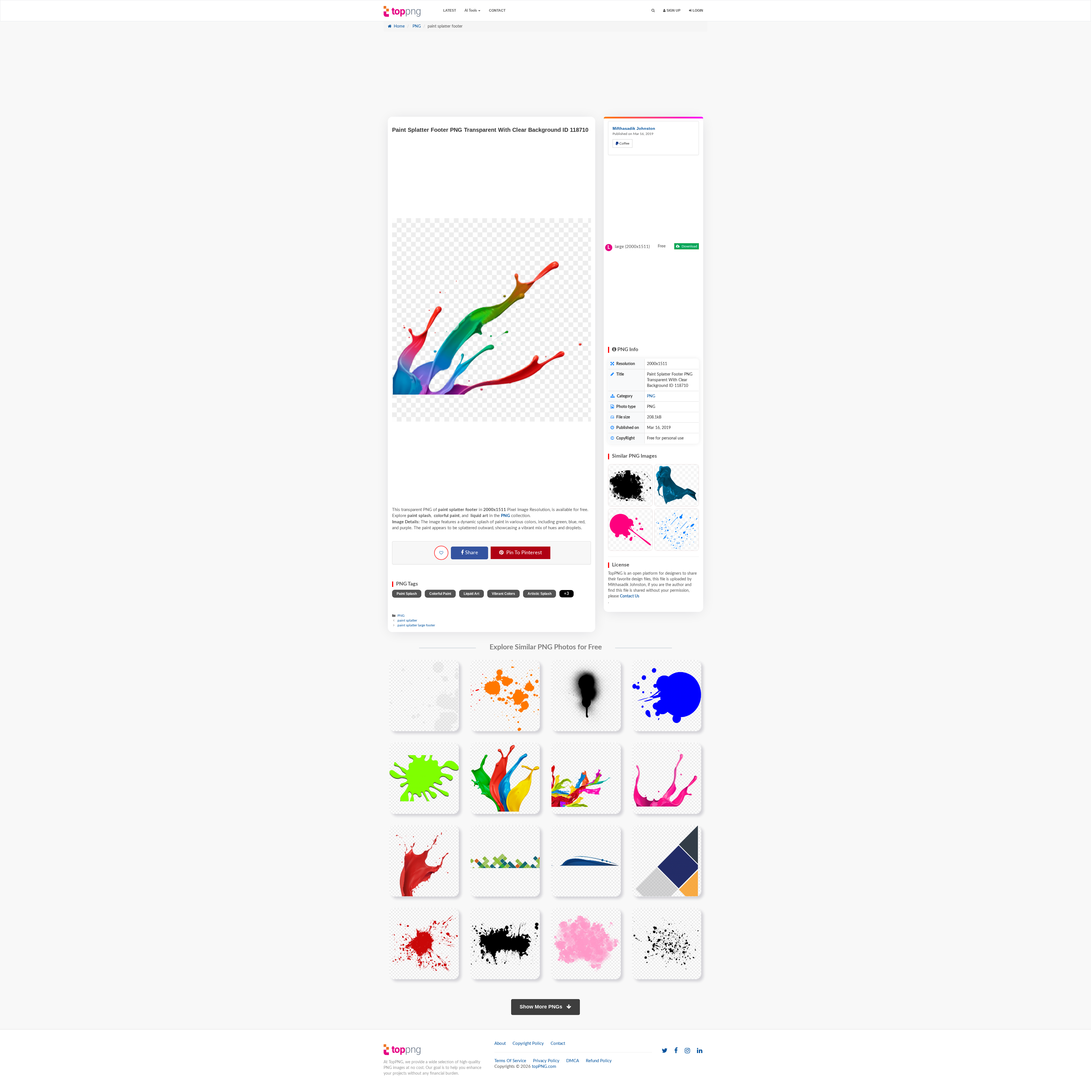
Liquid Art (471, 594)
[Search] (653, 10)
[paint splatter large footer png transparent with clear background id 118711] (505, 778)
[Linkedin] (699, 1051)
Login (697, 10)
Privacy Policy (546, 1061)
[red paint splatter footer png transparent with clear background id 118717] (424, 861)
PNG (416, 26)
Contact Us (629, 596)
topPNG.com (544, 1066)
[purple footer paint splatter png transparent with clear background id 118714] (666, 778)
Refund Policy (599, 1061)
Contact (497, 10)
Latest (449, 10)
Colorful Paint (440, 594)
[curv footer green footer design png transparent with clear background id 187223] (505, 861)
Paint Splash (407, 594)
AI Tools (471, 10)
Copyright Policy (528, 1043)
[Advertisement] (545, 77)
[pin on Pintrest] (451, 667)
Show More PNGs (542, 1007)
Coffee (624, 143)
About (500, 1043)
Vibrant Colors (503, 594)
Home (399, 26)
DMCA (572, 1061)
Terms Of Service (510, 1061)
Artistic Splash (539, 594)
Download (689, 246)
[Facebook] (676, 1051)
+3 (566, 593)
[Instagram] (687, 1051)
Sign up (673, 10)
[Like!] (441, 553)
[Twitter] (664, 1051)
